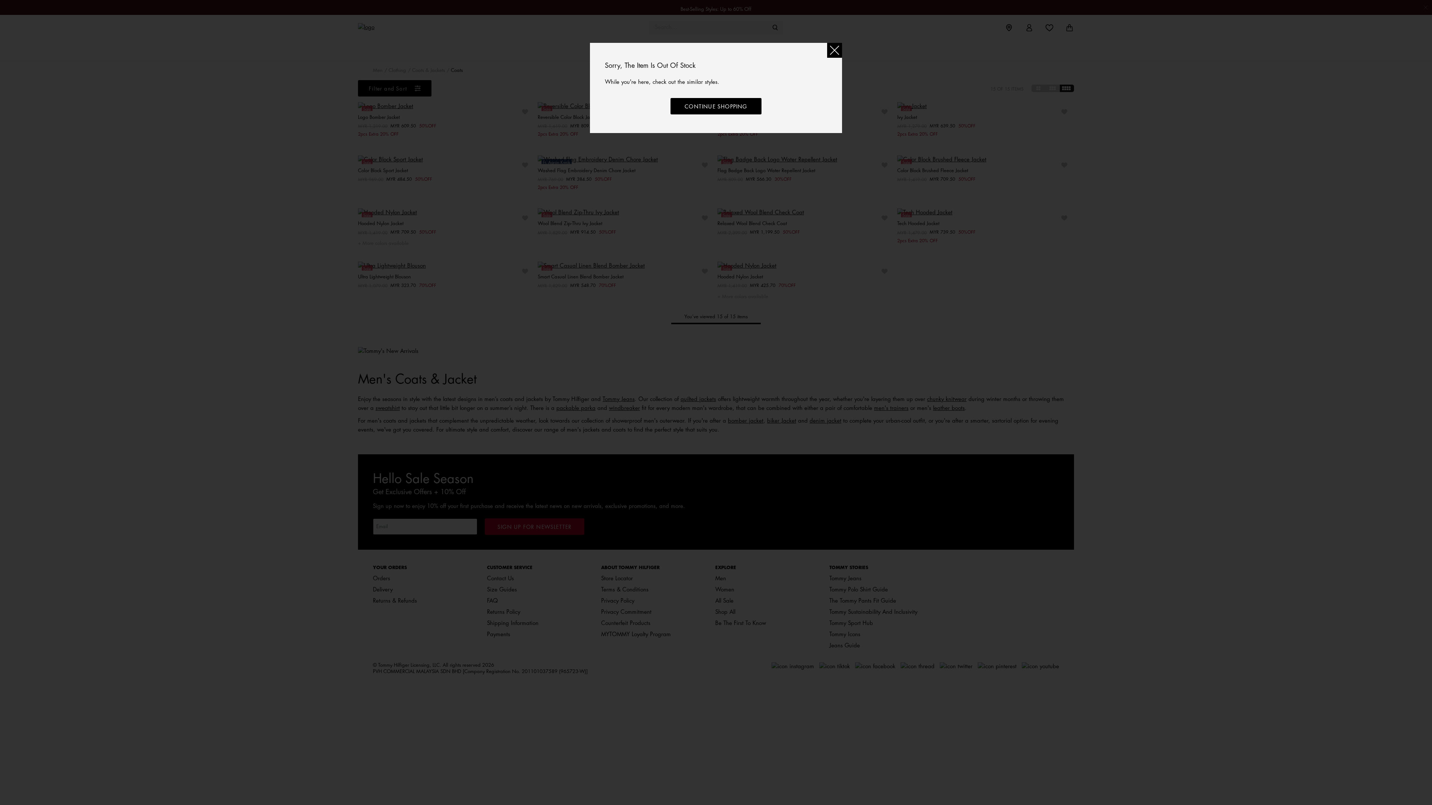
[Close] (834, 50)
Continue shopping (716, 106)
